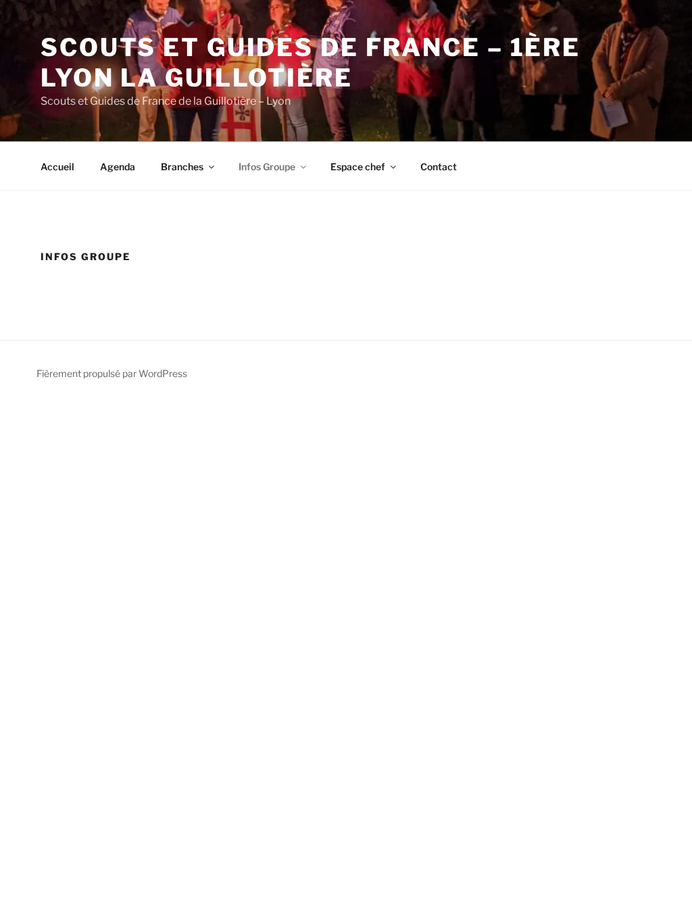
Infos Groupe (267, 166)
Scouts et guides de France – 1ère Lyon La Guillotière (310, 62)
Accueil (57, 166)
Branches (182, 166)
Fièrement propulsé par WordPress (111, 373)
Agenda (117, 166)
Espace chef (357, 166)
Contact (438, 166)
